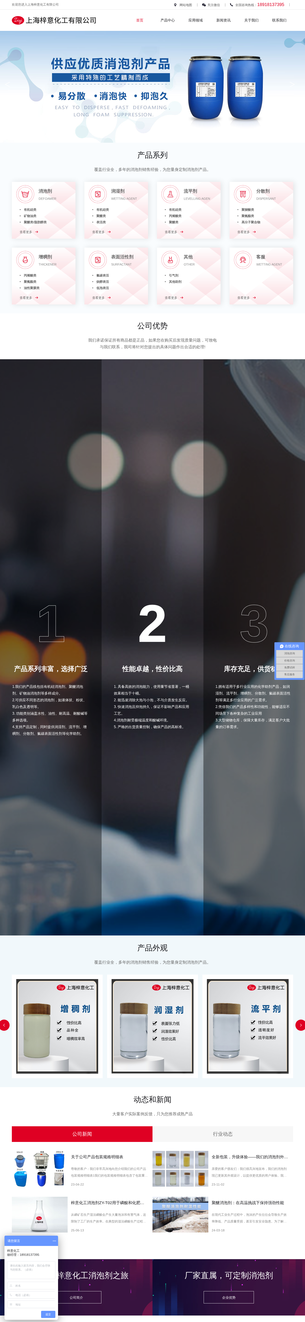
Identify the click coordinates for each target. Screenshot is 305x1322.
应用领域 (195, 20)
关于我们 (251, 20)
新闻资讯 (223, 20)
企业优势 (229, 1297)
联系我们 (279, 20)
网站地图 (186, 5)
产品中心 (168, 20)
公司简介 (76, 1297)
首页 (139, 20)
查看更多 (26, 232)
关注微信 (213, 5)
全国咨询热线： (259, 4)
